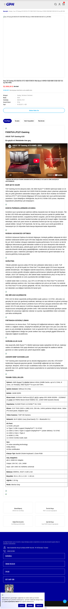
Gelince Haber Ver (34, 110)
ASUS (18, 98)
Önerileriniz (41, 121)
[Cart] (63, 4)
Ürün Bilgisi (7, 121)
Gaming (19, 95)
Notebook (24, 95)
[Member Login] (59, 4)
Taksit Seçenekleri (29, 121)
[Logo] (10, 4)
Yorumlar (17, 121)
